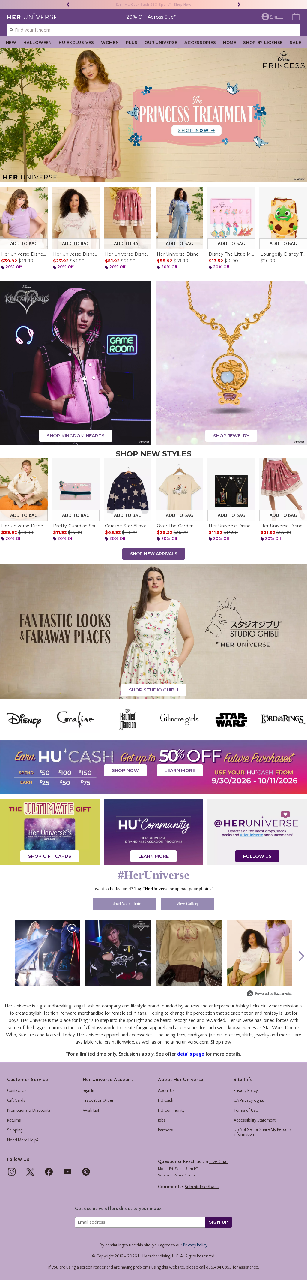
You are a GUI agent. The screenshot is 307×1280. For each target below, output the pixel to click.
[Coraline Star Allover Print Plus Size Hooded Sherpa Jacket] (127, 489)
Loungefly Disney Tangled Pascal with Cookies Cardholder (283, 254)
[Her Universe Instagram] (257, 831)
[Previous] (68, 4)
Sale (295, 42)
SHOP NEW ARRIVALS (153, 553)
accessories (141, 1035)
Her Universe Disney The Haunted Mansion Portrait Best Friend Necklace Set (231, 525)
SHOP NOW (125, 770)
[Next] (238, 4)
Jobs (162, 1120)
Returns (14, 1120)
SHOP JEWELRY (231, 435)
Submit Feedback (202, 1186)
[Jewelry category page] (231, 362)
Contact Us (17, 1090)
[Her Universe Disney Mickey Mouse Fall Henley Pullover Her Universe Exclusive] (24, 489)
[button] (273, 16)
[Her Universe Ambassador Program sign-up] (153, 831)
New (11, 42)
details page (190, 1054)
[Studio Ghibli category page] (153, 631)
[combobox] (153, 30)
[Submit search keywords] (11, 30)
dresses (232, 1035)
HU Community (171, 1110)
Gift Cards (16, 1100)
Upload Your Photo (125, 904)
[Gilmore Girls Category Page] (179, 719)
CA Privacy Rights (249, 1100)
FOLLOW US (257, 856)
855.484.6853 (219, 1267)
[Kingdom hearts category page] (75, 362)
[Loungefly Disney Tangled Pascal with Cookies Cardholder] (283, 218)
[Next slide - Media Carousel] (301, 956)
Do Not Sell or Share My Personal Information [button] (263, 1132)
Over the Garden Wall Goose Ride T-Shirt (179, 525)
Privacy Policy (246, 1090)
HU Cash (165, 1100)
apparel (111, 1035)
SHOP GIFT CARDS (49, 856)
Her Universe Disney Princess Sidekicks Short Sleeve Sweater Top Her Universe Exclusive (23, 254)
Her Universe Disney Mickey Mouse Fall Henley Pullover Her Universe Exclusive (23, 525)
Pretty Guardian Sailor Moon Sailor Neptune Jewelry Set (75, 525)
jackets (216, 1035)
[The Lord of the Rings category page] (283, 719)
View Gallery (187, 904)
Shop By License (263, 42)
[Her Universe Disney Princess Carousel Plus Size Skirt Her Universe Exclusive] (127, 218)
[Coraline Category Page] (76, 719)
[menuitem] (296, 16)
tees (181, 1035)
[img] (11, 1171)
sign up (218, 1222)
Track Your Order (98, 1100)
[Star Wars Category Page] (231, 719)
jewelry (262, 1035)
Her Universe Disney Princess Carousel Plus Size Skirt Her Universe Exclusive (127, 254)
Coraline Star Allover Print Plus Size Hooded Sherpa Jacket (127, 525)
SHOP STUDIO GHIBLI (153, 690)
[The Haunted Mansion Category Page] (127, 719)
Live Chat (218, 1161)
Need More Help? (23, 1140)
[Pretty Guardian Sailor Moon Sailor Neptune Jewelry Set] (76, 489)
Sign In (88, 1090)
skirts (247, 1035)
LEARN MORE (180, 770)
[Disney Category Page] (24, 719)
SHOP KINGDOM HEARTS (76, 435)
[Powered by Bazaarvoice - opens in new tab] (269, 994)
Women (110, 42)
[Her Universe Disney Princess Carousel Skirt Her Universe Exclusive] (283, 489)
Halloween (37, 42)
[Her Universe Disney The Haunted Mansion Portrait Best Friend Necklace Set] (231, 489)
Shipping (14, 1130)
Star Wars (273, 1027)
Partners (165, 1130)
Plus (132, 42)
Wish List (91, 1110)
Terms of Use (246, 1110)
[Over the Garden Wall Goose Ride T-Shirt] (179, 489)
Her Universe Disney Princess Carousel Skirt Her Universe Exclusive (283, 525)
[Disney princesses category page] (153, 114)
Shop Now (185, 5)
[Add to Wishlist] (41, 192)
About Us (166, 1090)
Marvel (53, 1035)
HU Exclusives (76, 42)
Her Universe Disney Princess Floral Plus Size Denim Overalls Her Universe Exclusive (179, 254)
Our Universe (161, 42)
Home (229, 42)
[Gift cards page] (50, 831)
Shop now (220, 1042)
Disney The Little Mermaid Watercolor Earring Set (231, 254)
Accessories (200, 42)
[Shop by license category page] (153, 767)
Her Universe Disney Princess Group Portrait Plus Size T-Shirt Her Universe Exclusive (75, 254)
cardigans (197, 1035)
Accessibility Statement (255, 1120)
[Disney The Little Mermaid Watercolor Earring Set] (231, 218)
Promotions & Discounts (29, 1110)
